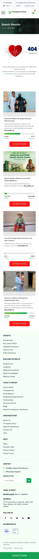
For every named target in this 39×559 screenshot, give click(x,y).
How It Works (8, 387)
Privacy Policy (9, 450)
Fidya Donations (9, 353)
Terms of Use (8, 453)
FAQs (5, 444)
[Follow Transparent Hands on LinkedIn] (23, 518)
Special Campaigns (10, 373)
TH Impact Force (9, 423)
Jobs (5, 433)
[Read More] (9, 130)
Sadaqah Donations (11, 347)
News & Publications (11, 427)
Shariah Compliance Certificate (15, 409)
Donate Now (19, 144)
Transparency (8, 390)
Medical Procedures (11, 370)
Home (4, 28)
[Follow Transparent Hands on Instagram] (11, 518)
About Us (6, 420)
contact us (10, 74)
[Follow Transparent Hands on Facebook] (5, 518)
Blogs (5, 406)
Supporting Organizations (13, 397)
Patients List (8, 364)
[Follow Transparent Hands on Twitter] (17, 518)
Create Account (29, 5)
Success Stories (9, 403)
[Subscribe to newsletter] (28, 480)
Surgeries (7, 367)
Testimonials (8, 400)
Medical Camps (9, 376)
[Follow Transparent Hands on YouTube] (29, 518)
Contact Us (7, 430)
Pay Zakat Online (10, 343)
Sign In (18, 5)
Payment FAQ (8, 447)
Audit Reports (8, 394)
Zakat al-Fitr (8, 350)
